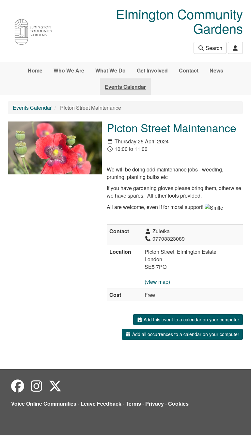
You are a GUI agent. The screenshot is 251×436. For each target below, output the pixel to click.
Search (213, 48)
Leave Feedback (101, 403)
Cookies (178, 403)
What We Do (110, 70)
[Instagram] (36, 385)
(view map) (157, 281)
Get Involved (152, 70)
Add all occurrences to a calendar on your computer (185, 334)
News (216, 70)
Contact (188, 70)
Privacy (154, 403)
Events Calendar (125, 86)
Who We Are (69, 70)
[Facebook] (17, 385)
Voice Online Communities (43, 403)
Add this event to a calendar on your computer (190, 319)
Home (35, 70)
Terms (133, 403)
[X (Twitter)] (55, 385)
